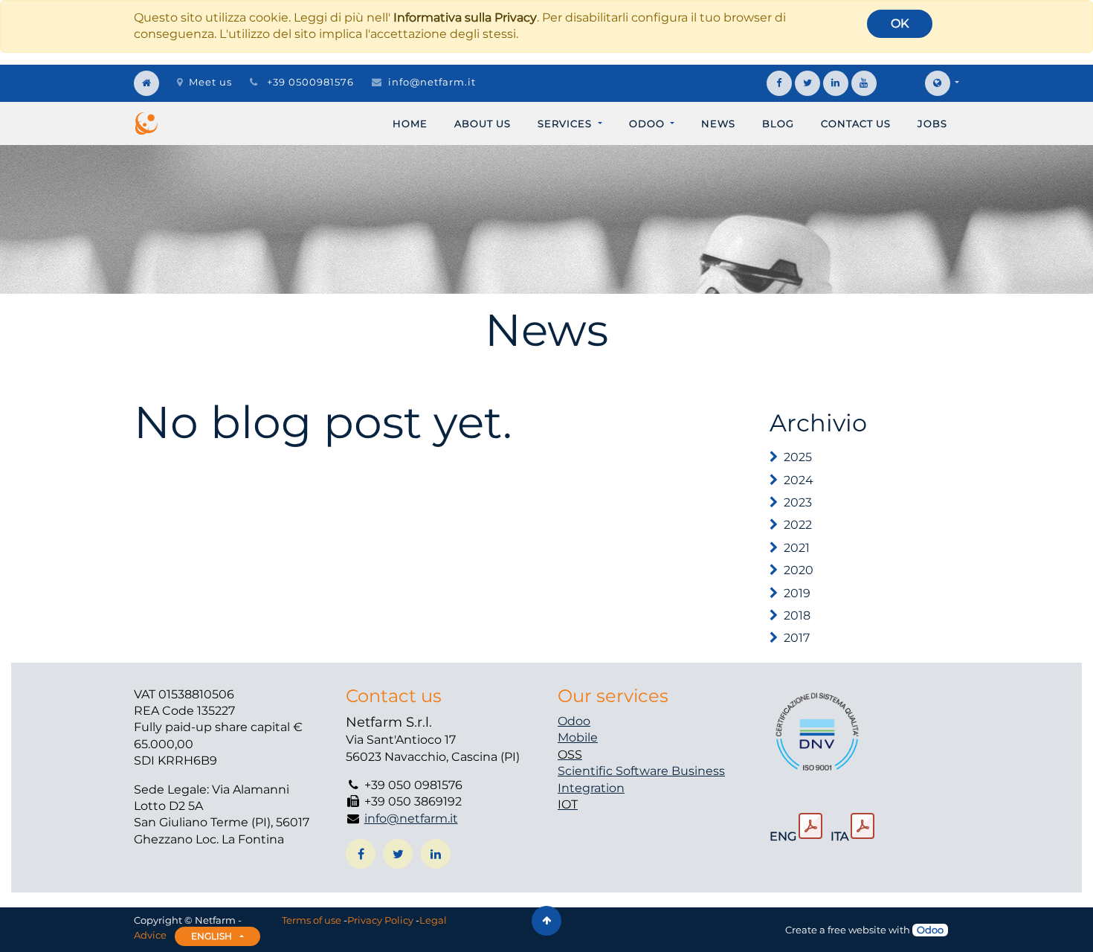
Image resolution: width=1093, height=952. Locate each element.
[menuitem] (410, 123)
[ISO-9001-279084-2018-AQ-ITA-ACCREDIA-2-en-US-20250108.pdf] (810, 826)
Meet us (210, 82)
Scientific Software (614, 771)
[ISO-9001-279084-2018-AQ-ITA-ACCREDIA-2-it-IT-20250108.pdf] (862, 826)
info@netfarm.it (432, 82)
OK (900, 23)
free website (857, 930)
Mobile (578, 737)
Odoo (574, 721)
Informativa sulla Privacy (465, 17)
